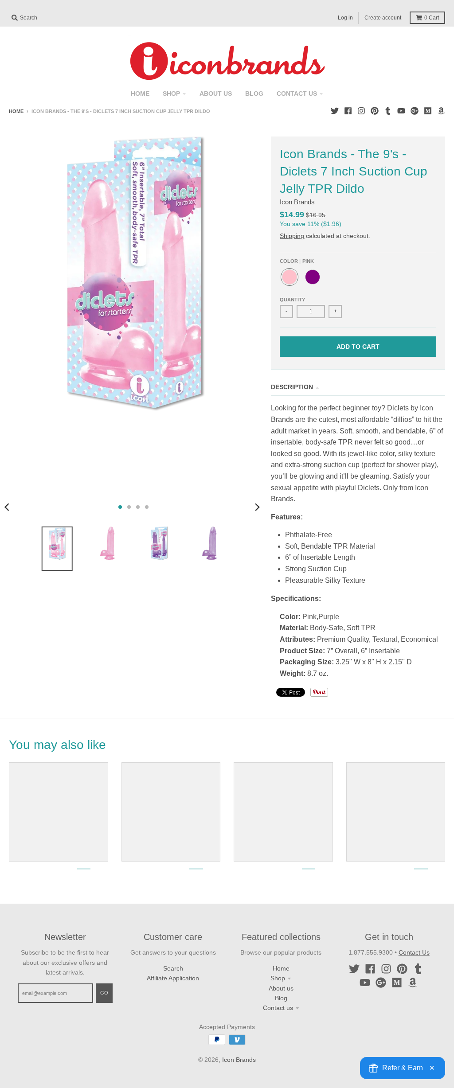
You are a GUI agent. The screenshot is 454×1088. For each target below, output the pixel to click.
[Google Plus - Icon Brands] (415, 111)
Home (16, 111)
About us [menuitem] (216, 93)
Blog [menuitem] (254, 93)
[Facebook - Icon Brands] (348, 111)
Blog (281, 998)
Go (104, 992)
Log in (345, 18)
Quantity (292, 299)
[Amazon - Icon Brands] (441, 111)
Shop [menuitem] (171, 93)
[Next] (256, 507)
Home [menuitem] (140, 93)
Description (292, 386)
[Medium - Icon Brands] (428, 111)
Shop (277, 978)
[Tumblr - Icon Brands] (388, 111)
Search (173, 968)
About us (281, 988)
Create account (382, 18)
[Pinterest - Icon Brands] (375, 111)
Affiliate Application (173, 978)
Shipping (292, 235)
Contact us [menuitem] (297, 93)
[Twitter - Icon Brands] (335, 111)
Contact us (278, 1007)
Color (297, 261)
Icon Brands (297, 202)
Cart (431, 18)
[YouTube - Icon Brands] (401, 111)
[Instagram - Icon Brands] (361, 111)
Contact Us (414, 952)
